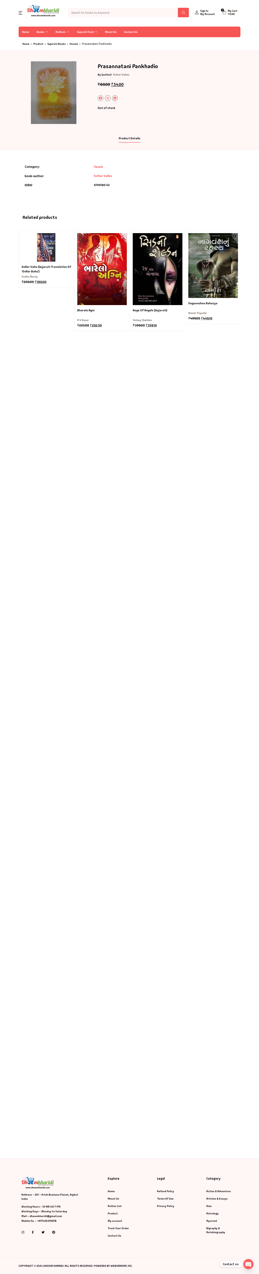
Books (40, 32)
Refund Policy (165, 1191)
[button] (20, 13)
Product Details (129, 138)
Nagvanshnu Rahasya (202, 303)
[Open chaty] (248, 1264)
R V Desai (83, 320)
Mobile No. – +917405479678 (39, 1221)
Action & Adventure (218, 1191)
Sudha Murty (30, 276)
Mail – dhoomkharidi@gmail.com (41, 1216)
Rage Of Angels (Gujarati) (150, 310)
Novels (74, 44)
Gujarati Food (85, 32)
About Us (110, 32)
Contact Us (130, 32)
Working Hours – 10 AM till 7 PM (40, 1206)
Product (38, 44)
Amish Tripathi (197, 313)
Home (25, 32)
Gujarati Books (56, 44)
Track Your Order (118, 1228)
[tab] (129, 139)
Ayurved (211, 1221)
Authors (61, 32)
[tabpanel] (54, 92)
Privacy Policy (165, 1206)
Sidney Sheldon (142, 320)
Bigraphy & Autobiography (215, 1230)
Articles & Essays (217, 1198)
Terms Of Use (165, 1198)
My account (115, 1221)
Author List (115, 1206)
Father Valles (121, 74)
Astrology (212, 1213)
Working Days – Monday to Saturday (44, 1211)
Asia (209, 1206)
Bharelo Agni (85, 310)
